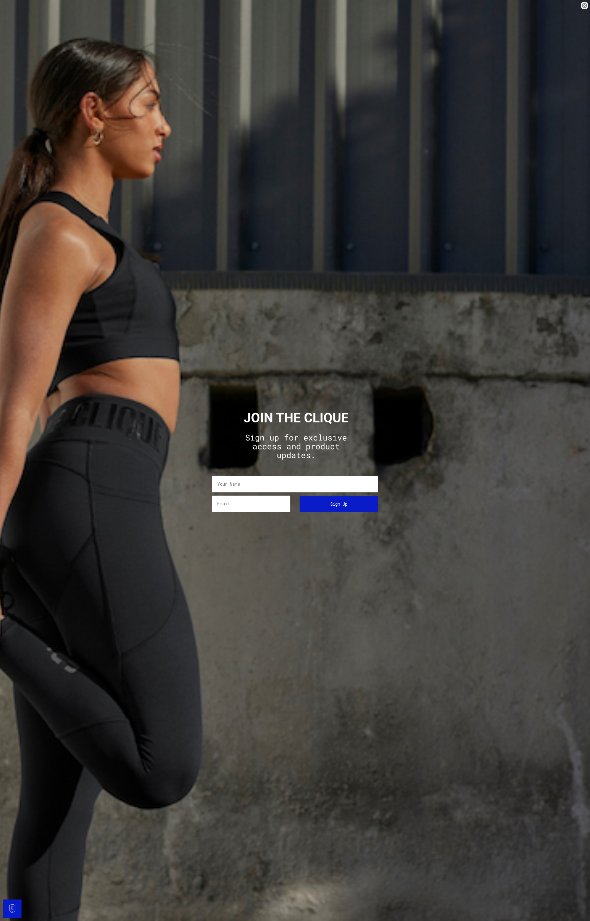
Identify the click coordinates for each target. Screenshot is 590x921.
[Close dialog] (584, 5)
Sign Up (339, 504)
